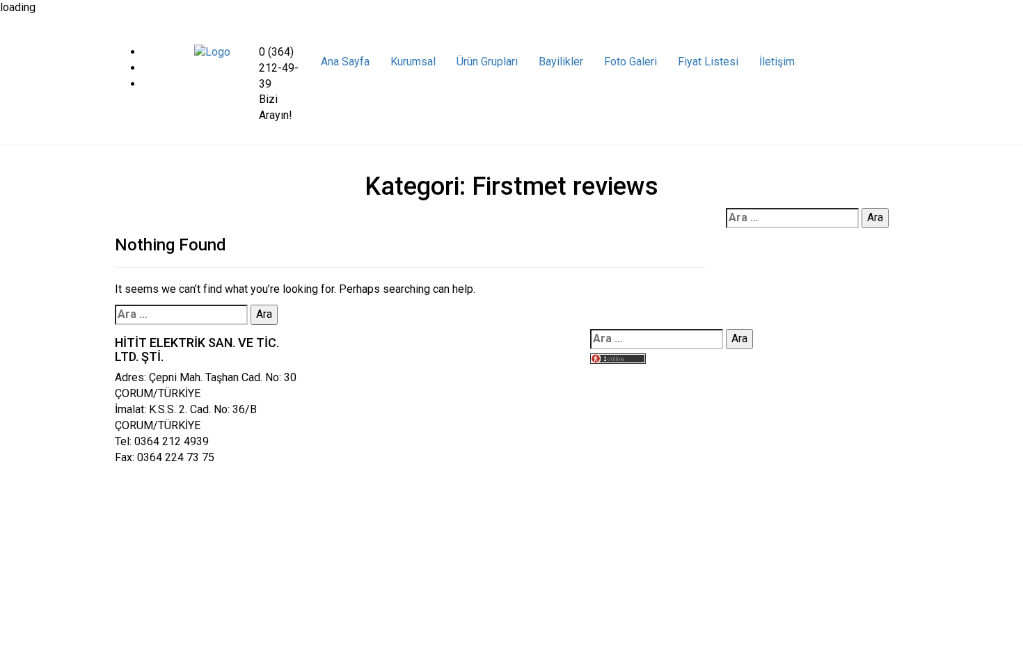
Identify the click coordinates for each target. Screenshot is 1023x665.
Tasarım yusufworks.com (650, 375)
